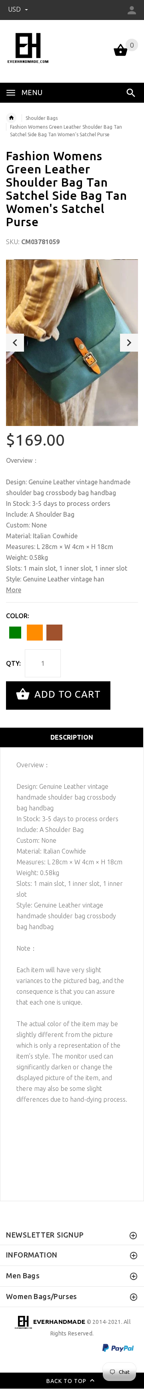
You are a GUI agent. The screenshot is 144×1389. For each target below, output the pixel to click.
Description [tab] (71, 737)
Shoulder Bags (42, 118)
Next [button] (129, 343)
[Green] (15, 633)
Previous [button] (15, 343)
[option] (72, 342)
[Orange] (35, 633)
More (13, 589)
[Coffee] (54, 633)
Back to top (67, 1381)
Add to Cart (66, 694)
